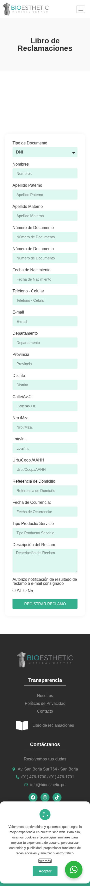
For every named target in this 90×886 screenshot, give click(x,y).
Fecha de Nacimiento (31, 270)
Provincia (20, 355)
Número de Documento (33, 228)
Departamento (25, 333)
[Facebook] (33, 797)
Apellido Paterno (27, 185)
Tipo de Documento (29, 143)
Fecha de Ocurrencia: (31, 502)
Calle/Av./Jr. (23, 397)
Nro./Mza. (21, 418)
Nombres (20, 164)
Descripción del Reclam (33, 545)
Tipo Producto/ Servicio (33, 524)
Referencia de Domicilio (33, 481)
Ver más (45, 861)
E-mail (18, 312)
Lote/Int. (19, 439)
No (30, 591)
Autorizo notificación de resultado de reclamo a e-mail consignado (44, 581)
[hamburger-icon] (80, 9)
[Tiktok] (57, 797)
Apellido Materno (27, 207)
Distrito (18, 376)
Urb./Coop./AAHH (28, 460)
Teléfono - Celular (28, 291)
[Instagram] (45, 797)
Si (19, 591)
